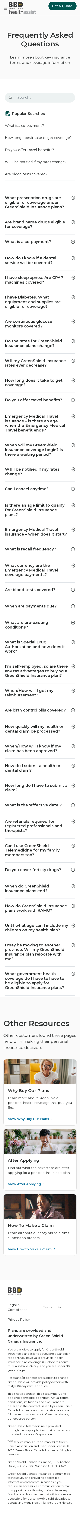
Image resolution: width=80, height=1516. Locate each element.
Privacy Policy (19, 1319)
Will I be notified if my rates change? (36, 162)
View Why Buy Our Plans (28, 1119)
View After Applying (24, 1184)
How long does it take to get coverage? (38, 138)
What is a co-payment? (24, 126)
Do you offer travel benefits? (29, 150)
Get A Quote (62, 6)
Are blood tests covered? (26, 174)
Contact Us (52, 1307)
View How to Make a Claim (30, 1249)
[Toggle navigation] (5, 8)
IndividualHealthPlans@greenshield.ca (45, 1502)
